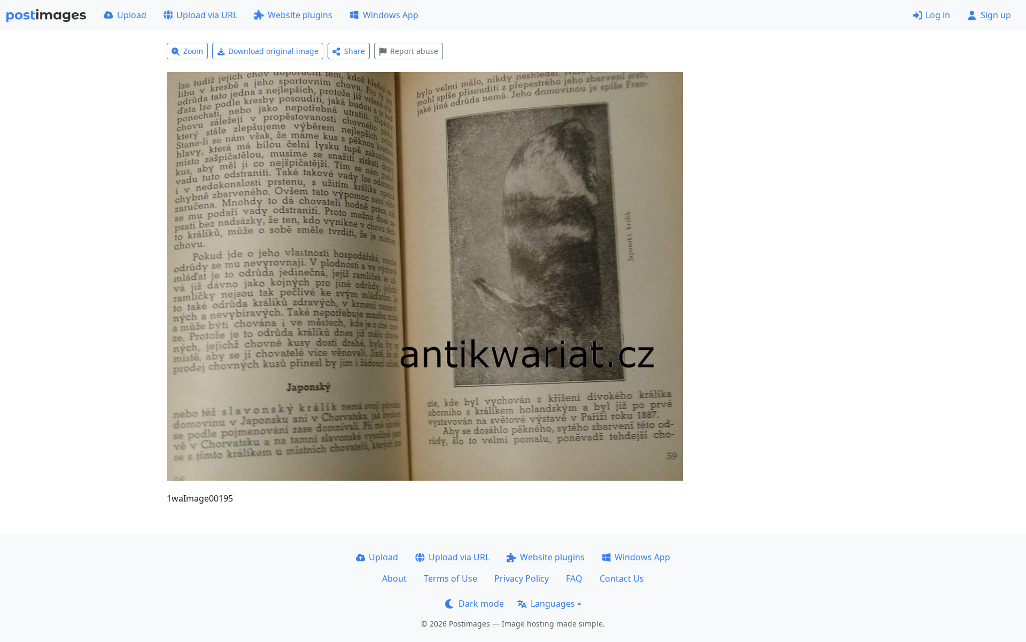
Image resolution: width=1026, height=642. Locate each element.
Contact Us (622, 578)
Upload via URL (206, 15)
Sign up (996, 15)
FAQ (574, 578)
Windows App (390, 15)
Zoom (193, 51)
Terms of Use (450, 578)
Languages (553, 603)
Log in (938, 15)
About (394, 578)
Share (354, 51)
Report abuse (414, 51)
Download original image (273, 51)
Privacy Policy (521, 578)
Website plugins (300, 15)
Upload (131, 15)
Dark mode (481, 603)
